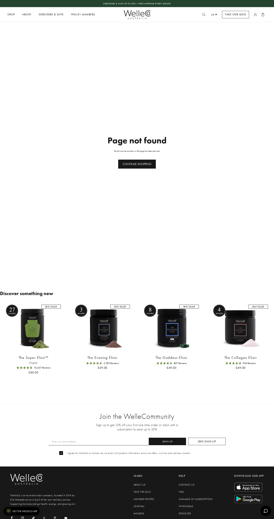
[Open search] (203, 14)
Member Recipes (144, 499)
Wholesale (186, 506)
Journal (139, 506)
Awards (139, 513)
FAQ (181, 491)
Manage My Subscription (195, 499)
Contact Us (186, 484)
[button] (22, 511)
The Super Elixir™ (33, 357)
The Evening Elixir (102, 357)
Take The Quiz (142, 491)
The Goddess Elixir (171, 357)
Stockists (185, 513)
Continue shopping (137, 164)
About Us (140, 484)
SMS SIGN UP (207, 441)
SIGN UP (167, 441)
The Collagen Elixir (240, 357)
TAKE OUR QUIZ (235, 14)
